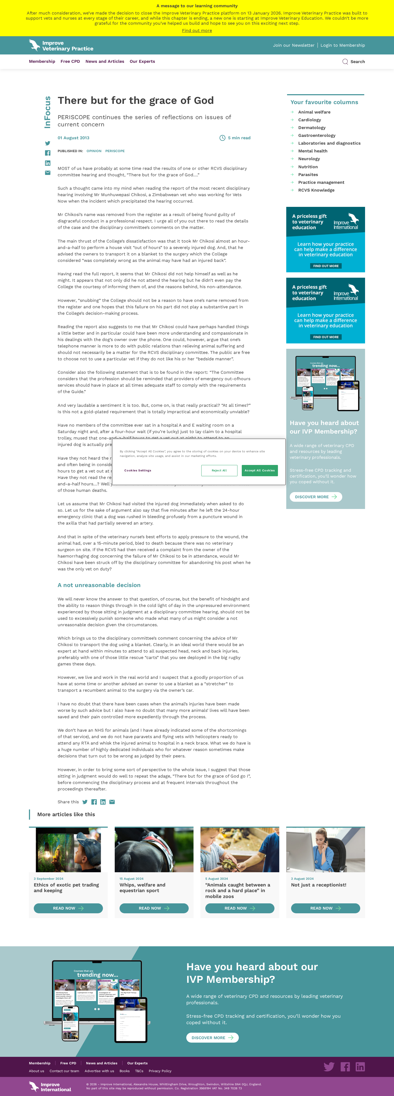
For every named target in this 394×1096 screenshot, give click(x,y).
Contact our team (64, 1071)
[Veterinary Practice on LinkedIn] (360, 1066)
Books (125, 1071)
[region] (199, 461)
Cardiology (309, 119)
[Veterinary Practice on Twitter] (329, 1066)
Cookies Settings (137, 470)
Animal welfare (314, 112)
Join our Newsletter (294, 45)
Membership (42, 61)
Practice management (321, 182)
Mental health (313, 150)
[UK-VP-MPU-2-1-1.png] (325, 240)
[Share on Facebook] (39, 153)
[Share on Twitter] (39, 143)
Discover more (312, 496)
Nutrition (308, 166)
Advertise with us (99, 1071)
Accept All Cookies (260, 470)
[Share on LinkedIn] (39, 163)
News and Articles (105, 61)
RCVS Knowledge (316, 190)
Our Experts (142, 61)
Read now (64, 908)
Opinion (94, 151)
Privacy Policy (160, 1071)
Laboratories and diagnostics (329, 143)
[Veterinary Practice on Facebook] (345, 1066)
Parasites (308, 174)
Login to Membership (343, 45)
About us (36, 1071)
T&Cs (139, 1071)
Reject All (219, 470)
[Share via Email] (39, 173)
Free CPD (70, 61)
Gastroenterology (317, 135)
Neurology (309, 158)
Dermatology (312, 127)
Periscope (115, 151)
